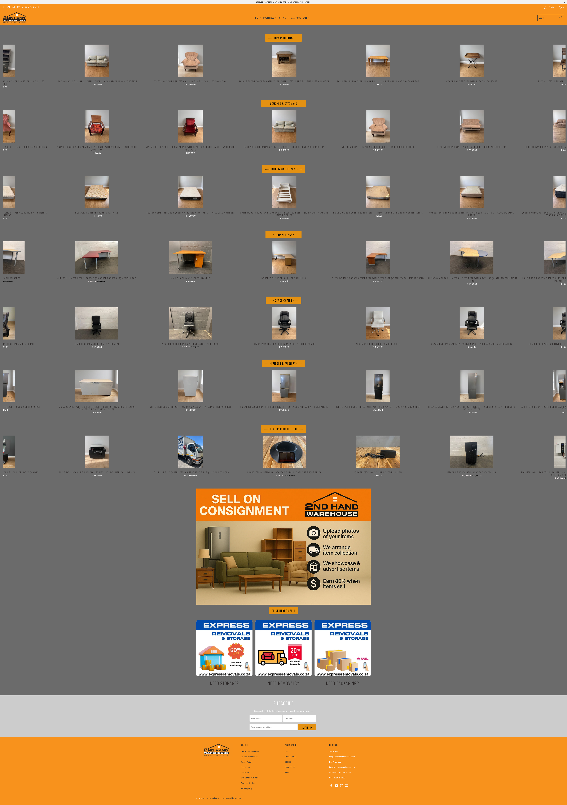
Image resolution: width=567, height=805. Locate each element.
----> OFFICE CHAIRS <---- (283, 300)
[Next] (552, 67)
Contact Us (245, 767)
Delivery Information (249, 757)
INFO (287, 751)
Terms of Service (248, 783)
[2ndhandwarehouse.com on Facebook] (3, 7)
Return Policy (246, 762)
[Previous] (17, 67)
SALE (287, 772)
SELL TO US (290, 767)
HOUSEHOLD (290, 757)
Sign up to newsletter (249, 778)
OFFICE (288, 762)
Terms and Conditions (250, 751)
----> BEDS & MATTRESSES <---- (283, 169)
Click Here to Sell (283, 610)
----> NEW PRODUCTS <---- (283, 38)
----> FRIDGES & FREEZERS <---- (283, 363)
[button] (257, 18)
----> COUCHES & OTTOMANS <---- (283, 103)
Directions (245, 772)
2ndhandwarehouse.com (213, 798)
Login (551, 7)
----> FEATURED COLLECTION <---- (283, 429)
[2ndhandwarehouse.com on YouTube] (8, 7)
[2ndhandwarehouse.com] (15, 18)
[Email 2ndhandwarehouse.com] (18, 7)
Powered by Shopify (232, 798)
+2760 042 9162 (31, 7)
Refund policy (246, 788)
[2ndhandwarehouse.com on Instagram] (13, 7)
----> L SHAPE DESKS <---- (283, 235)
